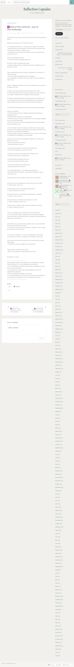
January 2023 (58, 355)
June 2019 (57, 497)
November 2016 (59, 599)
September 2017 (59, 566)
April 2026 (57, 226)
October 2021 (58, 404)
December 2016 (59, 596)
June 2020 (57, 457)
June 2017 (57, 576)
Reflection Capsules (37, 9)
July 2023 (57, 335)
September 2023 (59, 329)
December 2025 (59, 239)
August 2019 (58, 490)
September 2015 (59, 645)
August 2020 (58, 451)
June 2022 (57, 378)
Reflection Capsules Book (61, 72)
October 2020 (58, 444)
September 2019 (59, 487)
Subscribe (59, 33)
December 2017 (59, 556)
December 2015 (59, 635)
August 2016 (58, 609)
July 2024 (57, 296)
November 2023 (59, 322)
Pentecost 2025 (59, 64)
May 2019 (57, 500)
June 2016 (57, 616)
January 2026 (58, 236)
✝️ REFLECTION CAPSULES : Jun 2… (65, 182)
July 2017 (57, 573)
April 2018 (57, 543)
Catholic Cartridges (59, 46)
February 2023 (58, 352)
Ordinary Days (58, 61)
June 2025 (57, 259)
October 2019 (58, 484)
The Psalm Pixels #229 (60, 101)
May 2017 (57, 579)
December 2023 (59, 319)
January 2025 (58, 276)
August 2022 (58, 371)
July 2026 (57, 216)
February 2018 (58, 550)
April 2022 (57, 385)
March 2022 (58, 388)
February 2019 (58, 510)
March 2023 (58, 348)
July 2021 (57, 414)
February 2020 (58, 470)
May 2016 (57, 619)
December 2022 (59, 358)
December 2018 (59, 517)
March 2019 (58, 507)
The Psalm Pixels (59, 76)
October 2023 (58, 325)
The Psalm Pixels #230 (60, 93)
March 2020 (58, 467)
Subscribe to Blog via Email (63, 20)
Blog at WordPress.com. (9, 663)
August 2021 (58, 411)
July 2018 (57, 533)
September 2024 (59, 289)
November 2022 (59, 362)
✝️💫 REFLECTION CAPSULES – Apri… (65, 196)
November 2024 (59, 282)
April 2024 (57, 305)
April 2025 (57, 266)
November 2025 (59, 243)
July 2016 (57, 612)
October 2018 (58, 523)
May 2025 (57, 263)
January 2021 (58, 434)
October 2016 (58, 602)
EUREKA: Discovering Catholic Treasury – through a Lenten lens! (64, 53)
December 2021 (59, 398)
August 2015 (58, 649)
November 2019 (59, 480)
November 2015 (59, 639)
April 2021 (57, 424)
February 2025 (58, 272)
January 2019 (58, 513)
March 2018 (58, 546)
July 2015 (57, 652)
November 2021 (59, 401)
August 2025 (58, 253)
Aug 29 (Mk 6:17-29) (60, 123)
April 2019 (57, 503)
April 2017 (57, 583)
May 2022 (57, 381)
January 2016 (58, 632)
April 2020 (57, 464)
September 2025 (59, 249)
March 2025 (58, 269)
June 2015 (57, 655)
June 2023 (57, 338)
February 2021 (58, 431)
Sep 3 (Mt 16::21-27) (59, 131)
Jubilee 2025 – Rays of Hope (21, 2)
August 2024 (58, 292)
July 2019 (57, 494)
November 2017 (59, 560)
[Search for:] (62, 114)
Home (3, 2)
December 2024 (59, 279)
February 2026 (58, 233)
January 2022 (58, 395)
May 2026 (57, 223)
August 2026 (58, 213)
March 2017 (58, 586)
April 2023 (57, 345)
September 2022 (59, 368)
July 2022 (57, 375)
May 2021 (57, 421)
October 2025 (58, 246)
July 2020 (57, 454)
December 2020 (59, 437)
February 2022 (58, 391)
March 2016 (58, 626)
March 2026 (58, 230)
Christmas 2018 (59, 49)
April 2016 (57, 622)
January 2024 (58, 315)
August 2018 (58, 530)
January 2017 (58, 593)
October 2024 (58, 286)
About (9, 2)
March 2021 (58, 428)
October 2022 (58, 365)
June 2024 (57, 299)
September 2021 (59, 408)
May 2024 (57, 302)
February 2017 (58, 589)
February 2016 (58, 629)
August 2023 (58, 332)
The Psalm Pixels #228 (60, 109)
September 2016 (59, 606)
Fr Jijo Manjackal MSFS (25, 33)
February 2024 (58, 312)
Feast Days (57, 58)
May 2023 (57, 342)
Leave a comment (39, 33)
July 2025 (57, 256)
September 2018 (59, 527)
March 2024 (58, 309)
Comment (41, 338)
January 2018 (58, 553)
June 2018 (57, 536)
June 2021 (57, 418)
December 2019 (59, 477)
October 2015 (58, 642)
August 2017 (58, 569)
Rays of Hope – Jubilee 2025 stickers (65, 68)
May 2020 (57, 461)
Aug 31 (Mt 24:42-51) (60, 148)
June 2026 (57, 220)
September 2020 (59, 447)
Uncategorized (11, 23)
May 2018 (57, 540)
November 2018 (59, 520)
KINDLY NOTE (58, 154)
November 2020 (59, 441)
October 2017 (58, 563)
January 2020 (58, 474)
